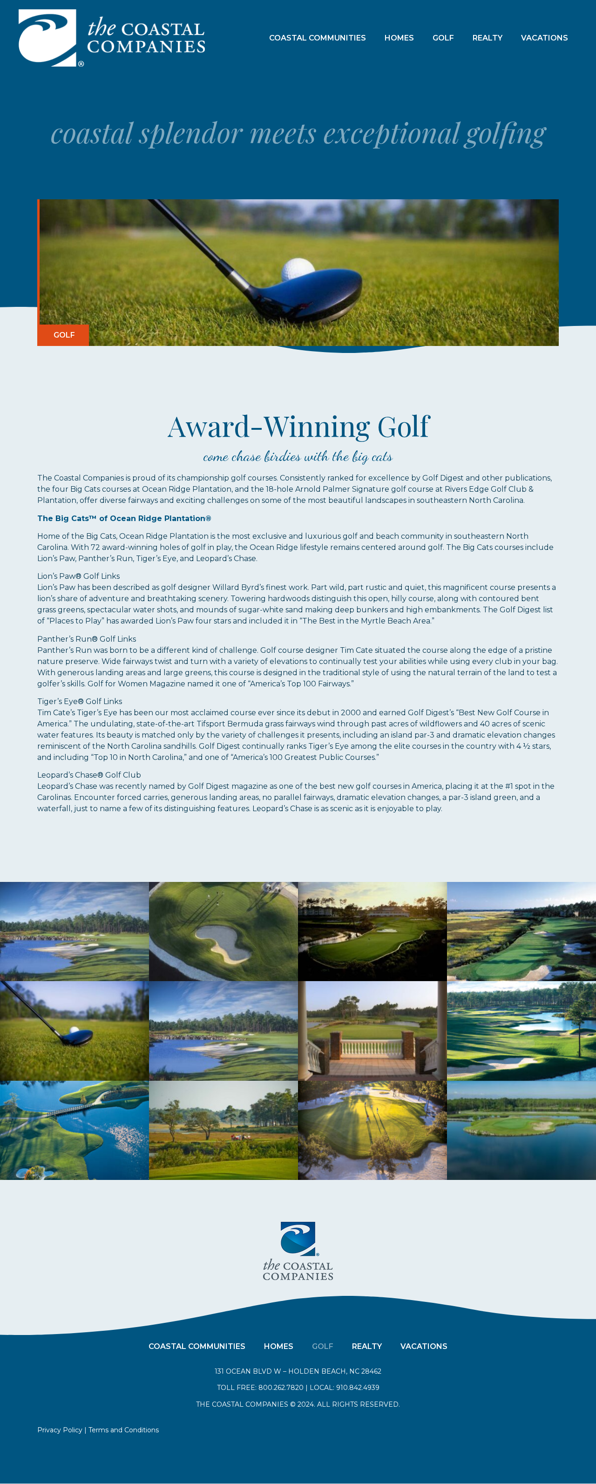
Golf (443, 38)
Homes (399, 38)
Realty (487, 38)
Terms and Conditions (123, 1430)
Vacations (544, 38)
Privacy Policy (59, 1430)
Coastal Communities (317, 38)
